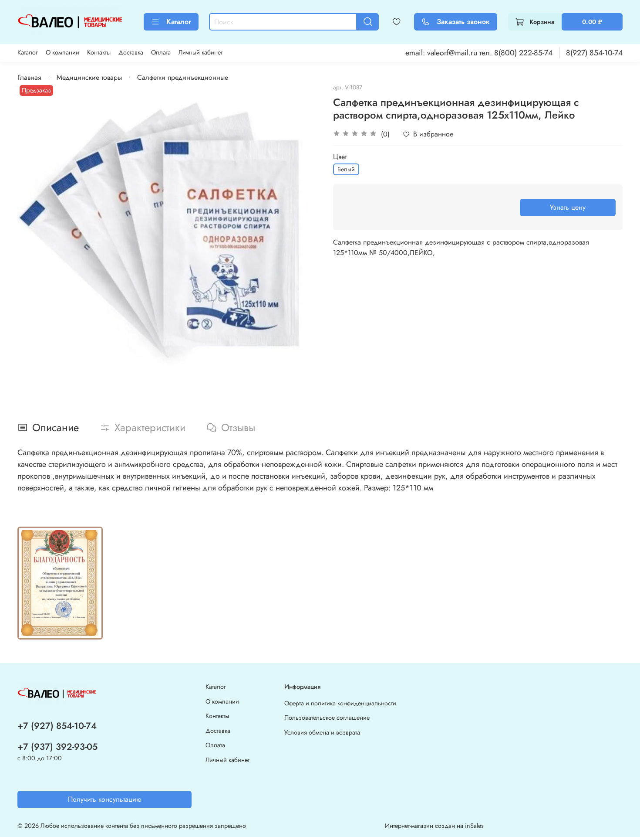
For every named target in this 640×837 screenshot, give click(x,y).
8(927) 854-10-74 (594, 52)
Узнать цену (568, 207)
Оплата (161, 52)
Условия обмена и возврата (322, 732)
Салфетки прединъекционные (182, 77)
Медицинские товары (89, 77)
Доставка (130, 52)
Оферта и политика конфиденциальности (340, 703)
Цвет (340, 157)
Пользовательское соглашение (327, 717)
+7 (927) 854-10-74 (57, 725)
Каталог (178, 22)
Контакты (99, 52)
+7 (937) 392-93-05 (57, 746)
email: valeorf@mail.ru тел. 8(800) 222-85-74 (478, 52)
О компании (62, 52)
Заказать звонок (463, 22)
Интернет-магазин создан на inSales (434, 825)
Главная (29, 77)
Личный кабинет (200, 52)
